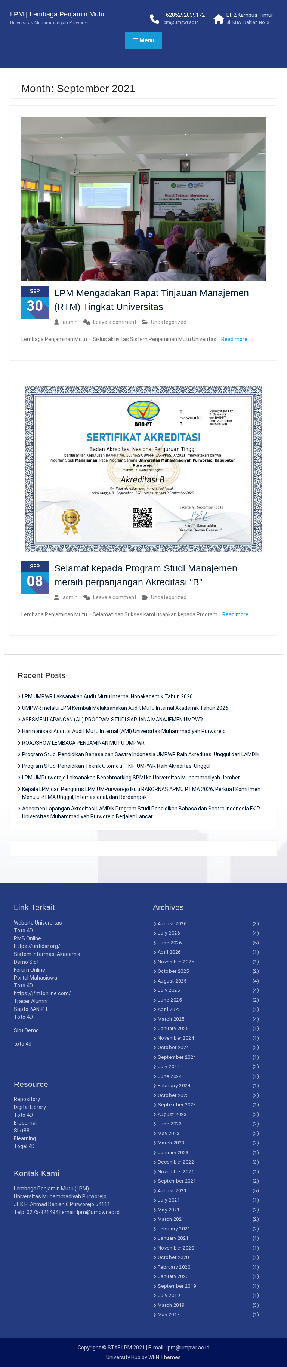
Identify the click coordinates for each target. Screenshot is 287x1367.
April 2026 (169, 952)
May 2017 (169, 1314)
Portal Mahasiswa (35, 978)
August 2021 (172, 1190)
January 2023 (173, 1152)
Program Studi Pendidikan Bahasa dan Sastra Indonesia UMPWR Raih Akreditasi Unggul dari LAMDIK (140, 754)
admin (70, 322)
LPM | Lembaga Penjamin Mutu (57, 14)
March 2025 (171, 1019)
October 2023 (173, 1095)
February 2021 (174, 1229)
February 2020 (174, 1267)
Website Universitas (38, 923)
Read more (234, 339)
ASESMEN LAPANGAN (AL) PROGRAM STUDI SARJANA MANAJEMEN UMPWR (112, 720)
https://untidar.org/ (37, 946)
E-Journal (25, 1123)
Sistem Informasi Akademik (47, 954)
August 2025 (172, 981)
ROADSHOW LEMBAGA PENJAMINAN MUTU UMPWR (83, 743)
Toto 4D (23, 931)
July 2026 (169, 933)
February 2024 (174, 1085)
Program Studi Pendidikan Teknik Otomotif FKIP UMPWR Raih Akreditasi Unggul (116, 766)
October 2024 (173, 1047)
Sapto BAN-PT (31, 1009)
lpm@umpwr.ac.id (181, 22)
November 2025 (176, 962)
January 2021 (173, 1238)
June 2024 (170, 1076)
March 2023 (171, 1143)
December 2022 (176, 1162)
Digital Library (30, 1107)
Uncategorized (168, 322)
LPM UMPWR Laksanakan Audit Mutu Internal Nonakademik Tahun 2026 (107, 696)
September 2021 (177, 1181)
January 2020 (173, 1276)
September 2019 (177, 1286)
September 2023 (177, 1104)
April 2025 (169, 1009)
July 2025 (169, 990)
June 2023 (170, 1124)
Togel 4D (24, 1146)
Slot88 (22, 1131)
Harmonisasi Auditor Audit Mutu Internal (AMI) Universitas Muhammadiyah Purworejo (124, 731)
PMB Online (27, 938)
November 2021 (176, 1171)
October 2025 (173, 971)
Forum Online (29, 970)
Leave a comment (114, 322)
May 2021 (169, 1210)
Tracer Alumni (30, 1001)
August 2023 (172, 1114)
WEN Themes (164, 1357)
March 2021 (171, 1219)
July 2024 (169, 1066)
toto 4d (22, 1044)
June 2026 (170, 942)
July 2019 (169, 1295)
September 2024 (177, 1057)
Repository (27, 1099)
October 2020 (173, 1257)
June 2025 (170, 1000)
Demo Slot (26, 962)
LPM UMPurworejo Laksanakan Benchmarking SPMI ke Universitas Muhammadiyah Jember (131, 778)
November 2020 (176, 1248)
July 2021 (169, 1200)
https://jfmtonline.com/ (42, 993)
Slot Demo (26, 1030)
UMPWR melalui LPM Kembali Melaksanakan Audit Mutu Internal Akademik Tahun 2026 (125, 708)
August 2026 (172, 923)
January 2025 (173, 1028)
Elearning (25, 1138)
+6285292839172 (184, 15)
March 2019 (171, 1305)
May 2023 (169, 1133)
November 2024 (176, 1038)
